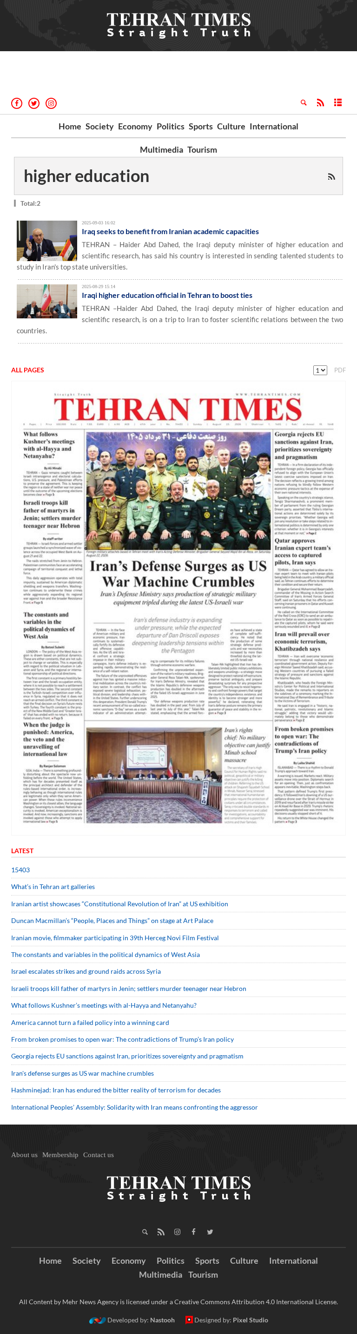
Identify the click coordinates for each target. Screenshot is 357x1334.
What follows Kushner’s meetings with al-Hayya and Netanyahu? (104, 1005)
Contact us (98, 1155)
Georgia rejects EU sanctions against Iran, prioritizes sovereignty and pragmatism (127, 1056)
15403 (20, 870)
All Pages (27, 370)
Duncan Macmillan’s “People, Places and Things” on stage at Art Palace (112, 920)
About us (24, 1155)
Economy (135, 126)
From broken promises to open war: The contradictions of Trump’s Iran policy (122, 1039)
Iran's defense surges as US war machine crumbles (82, 1073)
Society (100, 126)
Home (70, 126)
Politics (171, 126)
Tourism (202, 149)
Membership (60, 1155)
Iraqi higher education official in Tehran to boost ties (167, 294)
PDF (340, 370)
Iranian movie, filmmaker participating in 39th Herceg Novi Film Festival (115, 938)
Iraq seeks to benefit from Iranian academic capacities (170, 231)
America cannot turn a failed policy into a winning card (90, 1022)
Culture (231, 126)
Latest (22, 851)
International (274, 126)
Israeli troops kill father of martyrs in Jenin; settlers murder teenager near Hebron (128, 988)
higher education (86, 175)
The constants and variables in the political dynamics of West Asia (105, 954)
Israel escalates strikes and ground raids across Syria (86, 971)
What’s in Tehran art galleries (53, 886)
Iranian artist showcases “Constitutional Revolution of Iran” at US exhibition (119, 904)
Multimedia (161, 149)
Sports (201, 126)
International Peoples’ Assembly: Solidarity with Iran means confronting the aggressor (134, 1107)
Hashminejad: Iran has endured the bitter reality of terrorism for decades (116, 1090)
